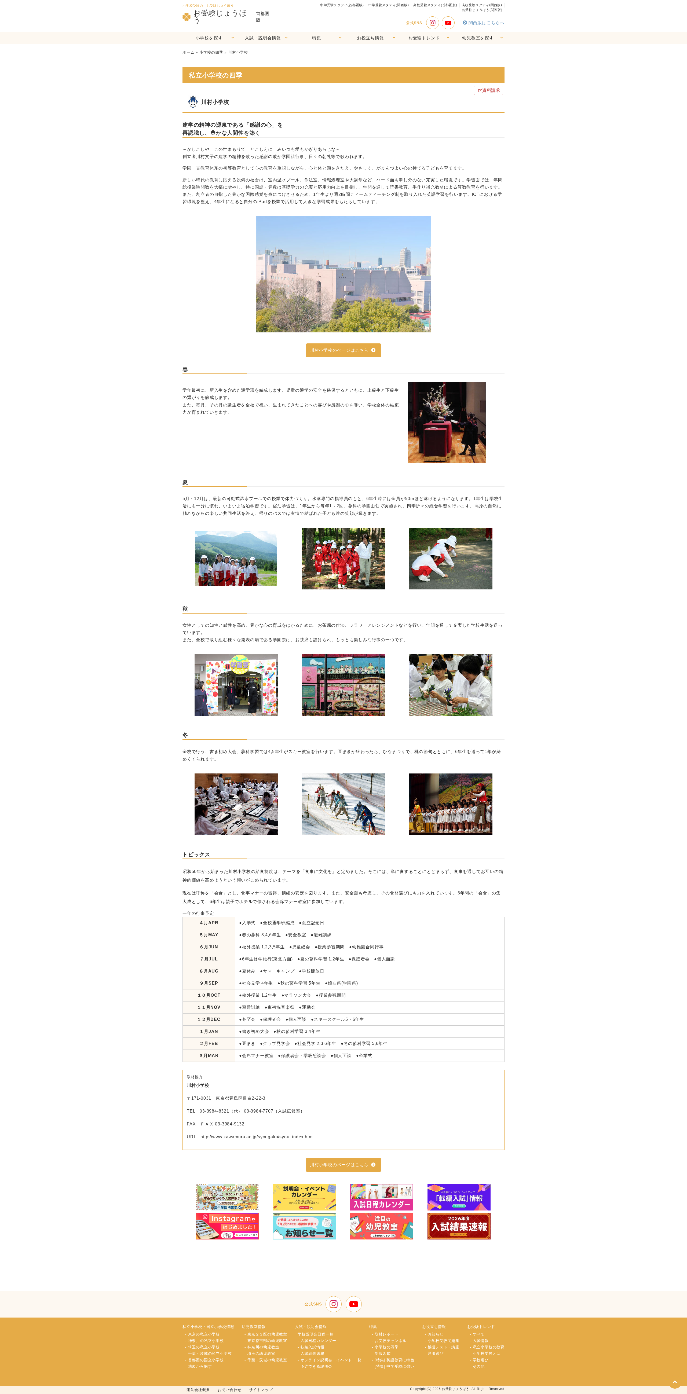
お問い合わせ (230, 1390)
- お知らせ (434, 1334)
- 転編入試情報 (311, 1347)
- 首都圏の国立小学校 (204, 1360)
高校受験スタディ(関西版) (482, 5)
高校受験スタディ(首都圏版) (435, 5)
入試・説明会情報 (263, 38)
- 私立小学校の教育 (487, 1347)
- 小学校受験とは (485, 1353)
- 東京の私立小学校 (202, 1334)
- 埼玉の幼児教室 (259, 1353)
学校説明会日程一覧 (315, 1334)
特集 (316, 38)
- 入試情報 (479, 1340)
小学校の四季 (211, 52)
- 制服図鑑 (381, 1353)
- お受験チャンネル (389, 1340)
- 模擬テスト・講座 (442, 1347)
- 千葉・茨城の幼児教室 (265, 1360)
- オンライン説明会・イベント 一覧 (329, 1360)
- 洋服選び (434, 1353)
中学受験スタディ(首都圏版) (342, 5)
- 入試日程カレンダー (317, 1340)
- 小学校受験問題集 (442, 1340)
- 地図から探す (198, 1366)
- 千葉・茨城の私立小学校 (208, 1353)
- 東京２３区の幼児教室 (265, 1334)
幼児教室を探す (478, 38)
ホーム (188, 52)
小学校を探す (209, 38)
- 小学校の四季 (385, 1347)
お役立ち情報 (370, 38)
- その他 (477, 1366)
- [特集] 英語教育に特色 (393, 1360)
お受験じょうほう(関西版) (482, 10)
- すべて (477, 1334)
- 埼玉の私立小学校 (202, 1347)
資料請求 (491, 90)
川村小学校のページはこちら (339, 350)
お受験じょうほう (220, 17)
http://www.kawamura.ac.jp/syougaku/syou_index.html (257, 1137)
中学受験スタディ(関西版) (388, 5)
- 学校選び (479, 1360)
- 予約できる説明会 (315, 1366)
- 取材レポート (385, 1334)
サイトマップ (261, 1390)
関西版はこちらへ (487, 22)
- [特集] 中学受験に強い (393, 1366)
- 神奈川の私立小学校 (204, 1340)
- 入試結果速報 (311, 1353)
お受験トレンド (424, 38)
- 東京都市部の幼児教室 (265, 1340)
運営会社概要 (198, 1390)
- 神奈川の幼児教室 (261, 1347)
